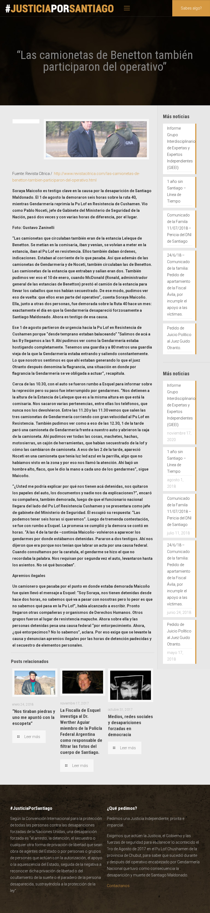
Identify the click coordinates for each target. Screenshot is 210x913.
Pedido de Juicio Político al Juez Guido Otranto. (179, 338)
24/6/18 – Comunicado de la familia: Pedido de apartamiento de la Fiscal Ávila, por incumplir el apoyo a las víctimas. (178, 284)
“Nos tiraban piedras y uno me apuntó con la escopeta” (33, 717)
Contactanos (118, 886)
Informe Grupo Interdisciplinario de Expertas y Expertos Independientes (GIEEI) (179, 148)
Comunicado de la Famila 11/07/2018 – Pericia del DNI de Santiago (179, 228)
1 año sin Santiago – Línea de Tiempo (176, 191)
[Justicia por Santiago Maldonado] (59, 8)
